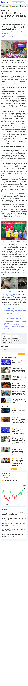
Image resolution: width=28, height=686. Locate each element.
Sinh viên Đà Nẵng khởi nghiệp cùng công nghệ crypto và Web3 (13, 524)
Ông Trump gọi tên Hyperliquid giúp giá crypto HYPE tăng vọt (18, 362)
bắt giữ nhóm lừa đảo (7, 336)
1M (8, 480)
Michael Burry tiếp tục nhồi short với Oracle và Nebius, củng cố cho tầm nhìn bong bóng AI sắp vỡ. (15, 312)
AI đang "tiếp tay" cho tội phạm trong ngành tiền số (18, 412)
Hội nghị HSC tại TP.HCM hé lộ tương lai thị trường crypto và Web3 (14, 535)
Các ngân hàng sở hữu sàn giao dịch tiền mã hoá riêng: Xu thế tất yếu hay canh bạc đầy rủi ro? (14, 326)
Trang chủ (3, 10)
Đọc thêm (14, 469)
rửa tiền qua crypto (6, 338)
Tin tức (7, 10)
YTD (16, 480)
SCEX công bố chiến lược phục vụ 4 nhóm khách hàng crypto (13, 529)
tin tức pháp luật (17, 340)
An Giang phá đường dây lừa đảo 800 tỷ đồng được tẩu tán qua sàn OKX (19, 378)
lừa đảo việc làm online (7, 340)
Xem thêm (25, 356)
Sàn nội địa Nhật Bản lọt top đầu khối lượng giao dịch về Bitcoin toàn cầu (19, 393)
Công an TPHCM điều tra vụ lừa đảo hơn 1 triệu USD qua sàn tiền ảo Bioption (13, 35)
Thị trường (14, 417)
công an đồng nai (16, 338)
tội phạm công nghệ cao (7, 342)
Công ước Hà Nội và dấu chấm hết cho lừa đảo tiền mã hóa (13, 32)
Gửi (22, 354)
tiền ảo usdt (16, 336)
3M (10, 480)
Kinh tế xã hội (14, 458)
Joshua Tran (3, 21)
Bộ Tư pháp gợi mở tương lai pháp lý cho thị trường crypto (19, 401)
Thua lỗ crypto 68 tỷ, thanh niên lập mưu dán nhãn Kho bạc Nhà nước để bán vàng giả (18, 370)
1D (2, 480)
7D (5, 480)
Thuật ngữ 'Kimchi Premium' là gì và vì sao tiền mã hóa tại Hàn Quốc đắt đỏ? (19, 385)
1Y (13, 480)
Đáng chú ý (11, 308)
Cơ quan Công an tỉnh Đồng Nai (9, 294)
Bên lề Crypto (14, 408)
